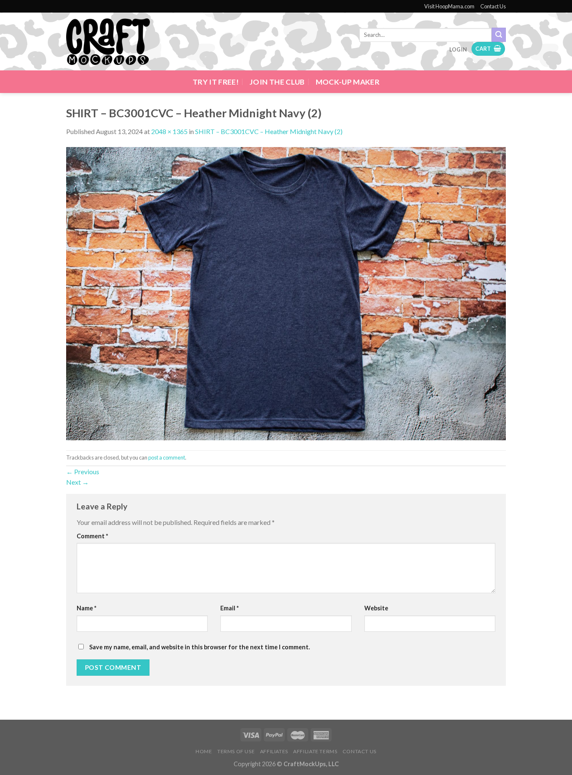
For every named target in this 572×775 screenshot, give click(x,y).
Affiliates (274, 751)
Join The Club (277, 82)
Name (86, 608)
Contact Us (493, 6)
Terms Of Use (236, 751)
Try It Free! (216, 82)
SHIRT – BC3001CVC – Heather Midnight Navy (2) (269, 131)
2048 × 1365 (169, 131)
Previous (82, 471)
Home (204, 751)
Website (376, 608)
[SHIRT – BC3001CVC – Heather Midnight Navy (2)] (286, 293)
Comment (92, 536)
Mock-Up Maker (348, 82)
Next (77, 482)
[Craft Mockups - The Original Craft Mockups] (108, 41)
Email (229, 608)
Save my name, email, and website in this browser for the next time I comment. (199, 647)
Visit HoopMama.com (449, 6)
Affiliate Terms (315, 751)
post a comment (166, 457)
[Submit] (499, 35)
